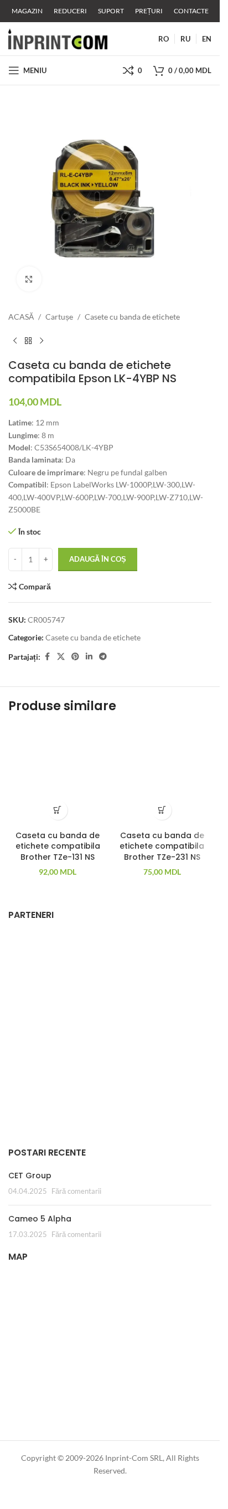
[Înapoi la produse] (28, 340)
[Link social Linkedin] (89, 656)
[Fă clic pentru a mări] (29, 278)
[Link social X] (61, 656)
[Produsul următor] (41, 340)
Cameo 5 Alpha (39, 1218)
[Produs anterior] (15, 340)
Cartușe (59, 316)
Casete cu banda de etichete (132, 316)
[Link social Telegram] (103, 656)
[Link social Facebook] (47, 656)
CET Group (29, 1175)
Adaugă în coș (97, 559)
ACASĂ (21, 316)
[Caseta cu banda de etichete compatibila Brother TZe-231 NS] (162, 775)
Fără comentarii (76, 1191)
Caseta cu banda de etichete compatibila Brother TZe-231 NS (162, 846)
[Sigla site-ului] (57, 38)
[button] (58, 810)
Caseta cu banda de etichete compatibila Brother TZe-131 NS (57, 846)
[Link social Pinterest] (75, 656)
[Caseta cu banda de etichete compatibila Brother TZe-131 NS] (57, 775)
